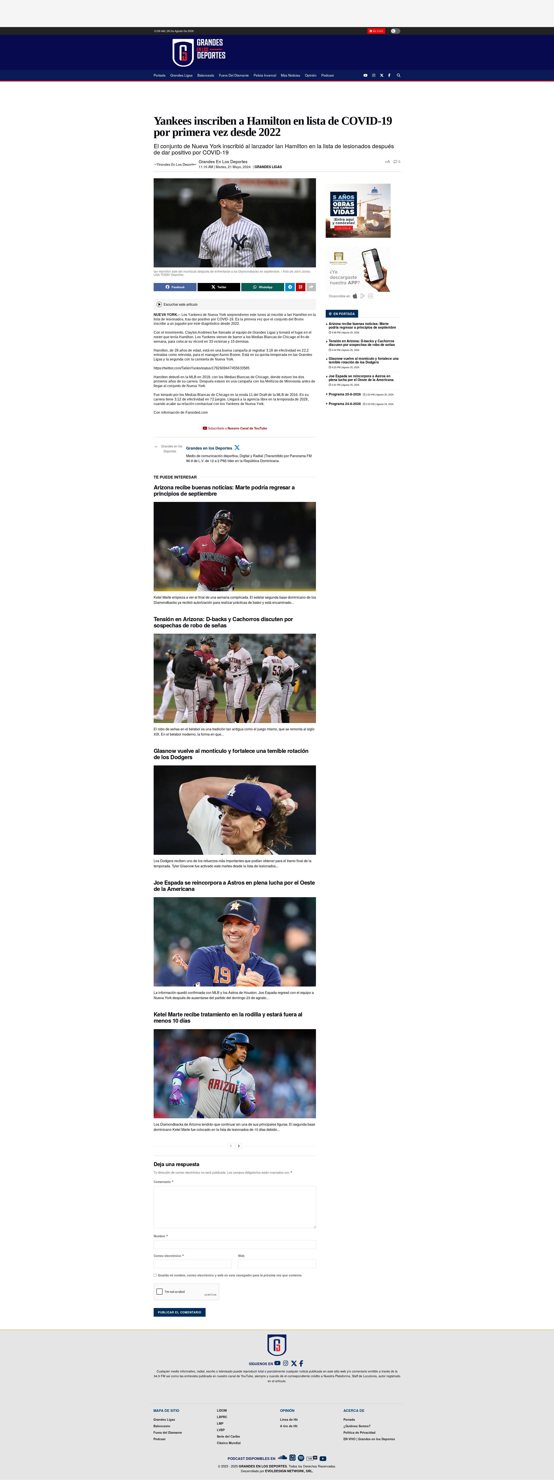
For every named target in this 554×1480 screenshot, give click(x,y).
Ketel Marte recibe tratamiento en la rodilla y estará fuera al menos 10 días (228, 1017)
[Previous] (231, 1146)
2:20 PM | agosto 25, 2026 (379, 394)
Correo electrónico (169, 1255)
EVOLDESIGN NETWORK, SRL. (289, 1471)
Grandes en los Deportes (223, 161)
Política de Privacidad (359, 1432)
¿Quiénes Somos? (357, 1426)
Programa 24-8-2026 (345, 403)
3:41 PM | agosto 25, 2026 (345, 385)
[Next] (238, 1146)
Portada (160, 75)
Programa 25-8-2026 (345, 394)
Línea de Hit (289, 1419)
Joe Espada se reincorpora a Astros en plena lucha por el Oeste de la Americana (234, 885)
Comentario (164, 1182)
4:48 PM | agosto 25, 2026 (345, 332)
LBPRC (222, 1417)
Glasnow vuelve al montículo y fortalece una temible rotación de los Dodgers (231, 754)
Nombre (161, 1236)
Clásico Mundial (229, 1443)
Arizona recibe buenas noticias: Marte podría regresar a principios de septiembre (224, 490)
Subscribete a (237, 428)
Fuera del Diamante (234, 75)
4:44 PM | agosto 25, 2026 (345, 350)
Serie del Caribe (228, 1436)
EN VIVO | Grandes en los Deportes (369, 1439)
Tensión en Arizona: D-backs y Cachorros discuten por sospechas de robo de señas (223, 622)
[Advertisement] (316, 52)
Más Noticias (290, 75)
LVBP (221, 1430)
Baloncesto (205, 75)
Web (241, 1255)
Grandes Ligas (181, 75)
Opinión (311, 75)
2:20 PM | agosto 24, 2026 (379, 404)
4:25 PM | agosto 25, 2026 (345, 367)
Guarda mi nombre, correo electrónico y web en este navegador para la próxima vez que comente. (230, 1275)
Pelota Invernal (265, 75)
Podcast (327, 75)
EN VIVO (377, 31)
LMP (220, 1423)
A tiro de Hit (289, 1426)
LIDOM (222, 1410)
